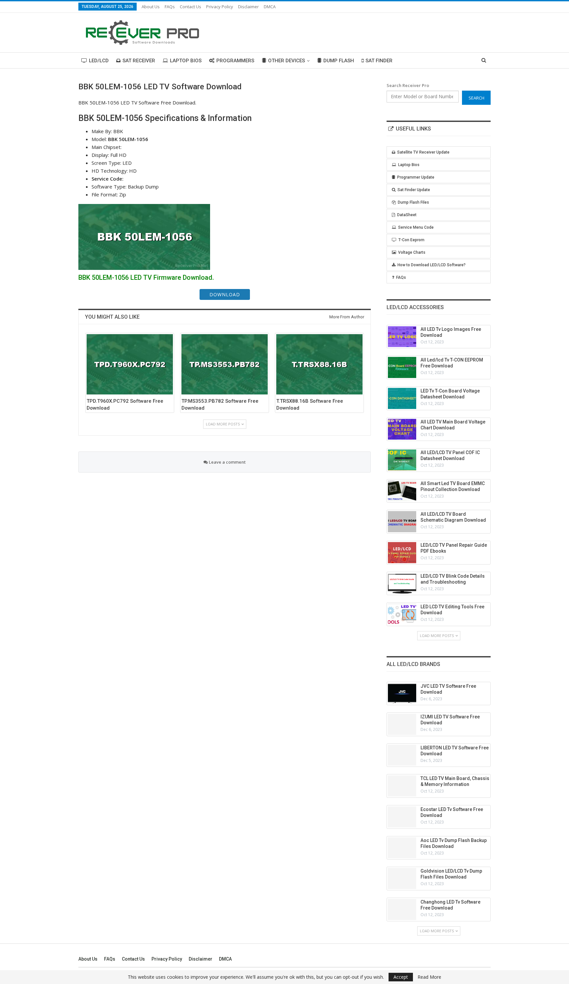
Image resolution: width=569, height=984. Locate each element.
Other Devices (286, 61)
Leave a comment (227, 462)
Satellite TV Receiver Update (423, 152)
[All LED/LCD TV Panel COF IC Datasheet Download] (402, 460)
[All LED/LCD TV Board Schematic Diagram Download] (402, 521)
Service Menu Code (416, 227)
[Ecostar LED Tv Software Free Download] (402, 816)
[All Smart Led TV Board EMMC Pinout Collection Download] (402, 491)
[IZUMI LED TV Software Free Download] (402, 724)
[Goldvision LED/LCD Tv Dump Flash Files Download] (402, 878)
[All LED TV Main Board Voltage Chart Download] (402, 429)
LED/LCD (99, 61)
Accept (400, 977)
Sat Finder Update (413, 190)
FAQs (170, 7)
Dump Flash (338, 61)
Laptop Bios (186, 61)
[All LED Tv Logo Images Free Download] (402, 336)
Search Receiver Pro (408, 85)
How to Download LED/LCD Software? (431, 265)
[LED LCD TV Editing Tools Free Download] (402, 614)
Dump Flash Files (413, 202)
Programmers (235, 61)
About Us (151, 7)
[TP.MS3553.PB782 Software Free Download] (224, 364)
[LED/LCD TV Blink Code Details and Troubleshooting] (402, 583)
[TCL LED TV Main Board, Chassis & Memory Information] (402, 785)
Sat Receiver (138, 61)
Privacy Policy (219, 7)
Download (224, 294)
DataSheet (407, 215)
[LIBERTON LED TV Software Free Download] (402, 755)
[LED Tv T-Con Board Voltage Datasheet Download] (402, 398)
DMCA (270, 7)
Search (476, 98)
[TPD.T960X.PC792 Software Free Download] (130, 364)
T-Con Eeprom (411, 240)
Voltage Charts (411, 252)
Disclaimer (248, 7)
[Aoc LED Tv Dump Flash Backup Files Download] (402, 847)
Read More (429, 977)
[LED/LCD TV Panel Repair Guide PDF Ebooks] (402, 552)
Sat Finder (379, 61)
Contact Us (190, 7)
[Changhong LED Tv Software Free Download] (402, 909)
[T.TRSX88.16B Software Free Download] (319, 364)
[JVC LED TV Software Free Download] (402, 693)
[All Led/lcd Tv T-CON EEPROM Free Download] (402, 367)
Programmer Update (415, 177)
